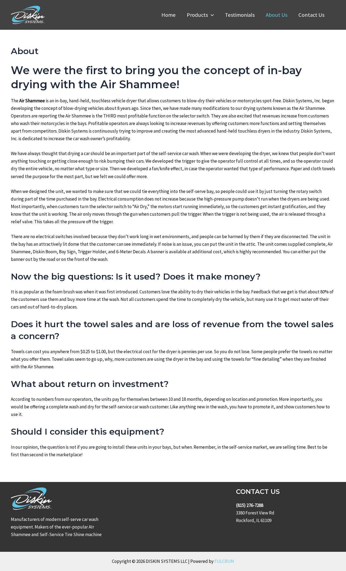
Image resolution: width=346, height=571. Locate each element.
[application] (211, 15)
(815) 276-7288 (249, 505)
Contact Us (311, 14)
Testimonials (240, 14)
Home (168, 14)
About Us (276, 14)
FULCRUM (224, 561)
